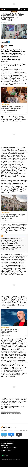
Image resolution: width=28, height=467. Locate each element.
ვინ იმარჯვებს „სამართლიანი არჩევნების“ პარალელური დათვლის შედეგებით (12, 108)
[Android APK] (4, 455)
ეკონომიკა (22, 430)
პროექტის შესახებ (5, 441)
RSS (9, 445)
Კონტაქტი (12, 441)
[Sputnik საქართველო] (4, 9)
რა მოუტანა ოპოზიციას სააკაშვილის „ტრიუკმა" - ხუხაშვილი (10, 331)
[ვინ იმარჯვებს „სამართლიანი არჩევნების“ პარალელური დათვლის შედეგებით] (14, 95)
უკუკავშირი (3, 452)
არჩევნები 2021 (5, 104)
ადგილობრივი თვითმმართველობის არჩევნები (10, 413)
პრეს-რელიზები (4, 445)
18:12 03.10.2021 (4, 22)
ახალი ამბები (4, 430)
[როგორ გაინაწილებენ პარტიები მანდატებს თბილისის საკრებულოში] (14, 203)
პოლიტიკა (16, 430)
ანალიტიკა (10, 430)
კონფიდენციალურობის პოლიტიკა (8, 447)
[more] (26, 112)
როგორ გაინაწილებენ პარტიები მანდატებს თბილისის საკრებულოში (13, 216)
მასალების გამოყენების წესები (8, 443)
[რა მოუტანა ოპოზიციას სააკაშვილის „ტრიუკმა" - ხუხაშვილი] (14, 317)
